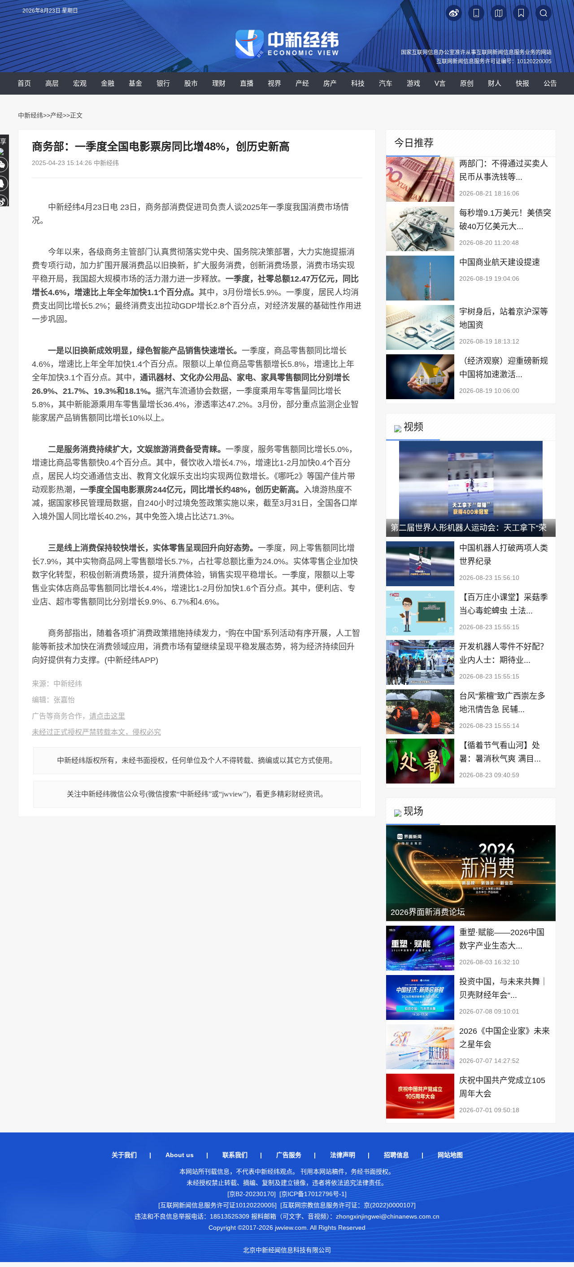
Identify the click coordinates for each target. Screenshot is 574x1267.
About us (179, 1154)
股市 (191, 83)
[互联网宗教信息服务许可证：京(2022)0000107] (348, 1205)
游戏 (413, 83)
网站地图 (450, 1154)
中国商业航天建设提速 (499, 262)
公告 (550, 83)
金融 (107, 83)
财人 (494, 83)
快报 (522, 83)
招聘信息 (396, 1154)
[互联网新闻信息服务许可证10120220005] (217, 1205)
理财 (219, 83)
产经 (302, 83)
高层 (52, 83)
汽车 (385, 83)
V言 (440, 83)
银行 (163, 83)
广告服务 (288, 1154)
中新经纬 (30, 115)
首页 (24, 83)
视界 (274, 83)
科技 (358, 83)
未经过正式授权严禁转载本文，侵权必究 (96, 732)
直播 (246, 83)
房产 (330, 83)
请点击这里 (107, 716)
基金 (135, 83)
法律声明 (342, 1154)
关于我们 (124, 1154)
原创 (467, 83)
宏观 (80, 83)
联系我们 (235, 1154)
